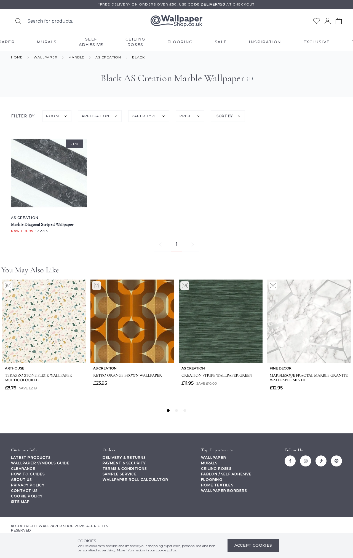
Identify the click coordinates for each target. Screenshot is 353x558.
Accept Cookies (253, 545)
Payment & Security (124, 463)
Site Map (20, 502)
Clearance (23, 468)
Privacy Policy (27, 485)
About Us (21, 479)
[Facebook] (290, 461)
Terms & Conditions (125, 468)
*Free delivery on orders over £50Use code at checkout (176, 4)
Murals (209, 463)
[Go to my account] (327, 21)
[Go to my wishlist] (316, 21)
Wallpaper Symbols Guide (40, 463)
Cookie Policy (27, 496)
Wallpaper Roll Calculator (135, 479)
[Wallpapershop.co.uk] (176, 21)
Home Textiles (217, 485)
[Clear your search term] (116, 21)
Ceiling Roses (216, 468)
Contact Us (24, 491)
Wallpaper (213, 457)
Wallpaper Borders (224, 491)
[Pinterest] (336, 461)
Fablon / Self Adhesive (226, 474)
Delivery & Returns (124, 457)
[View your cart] (338, 21)
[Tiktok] (321, 461)
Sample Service (120, 474)
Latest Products (30, 457)
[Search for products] (18, 21)
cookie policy (166, 550)
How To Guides (28, 474)
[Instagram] (305, 461)
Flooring (211, 479)
